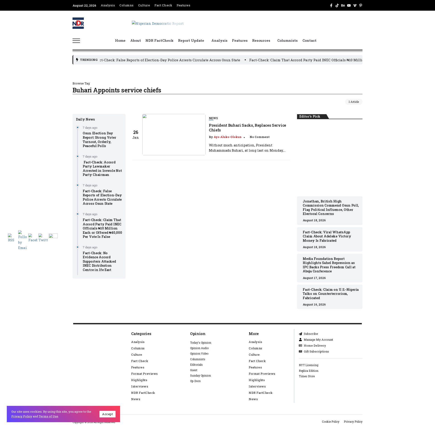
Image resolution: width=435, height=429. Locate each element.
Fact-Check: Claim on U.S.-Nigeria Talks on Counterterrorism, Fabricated (331, 293)
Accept (107, 414)
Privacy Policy (21, 416)
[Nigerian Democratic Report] (158, 23)
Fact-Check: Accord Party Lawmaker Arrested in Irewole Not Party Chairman (102, 168)
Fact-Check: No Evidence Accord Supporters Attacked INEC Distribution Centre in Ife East (99, 261)
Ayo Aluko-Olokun (228, 137)
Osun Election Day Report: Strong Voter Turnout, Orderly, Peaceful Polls (99, 139)
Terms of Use (48, 416)
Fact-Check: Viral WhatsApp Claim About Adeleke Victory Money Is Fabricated (327, 236)
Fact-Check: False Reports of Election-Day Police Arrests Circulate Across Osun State (128, 60)
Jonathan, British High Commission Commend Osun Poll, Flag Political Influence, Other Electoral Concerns (329, 158)
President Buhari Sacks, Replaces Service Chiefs (247, 127)
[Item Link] (173, 134)
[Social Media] (331, 5)
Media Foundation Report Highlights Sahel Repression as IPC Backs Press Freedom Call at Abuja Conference (329, 265)
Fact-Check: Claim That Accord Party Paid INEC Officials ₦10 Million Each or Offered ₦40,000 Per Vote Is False (303, 60)
